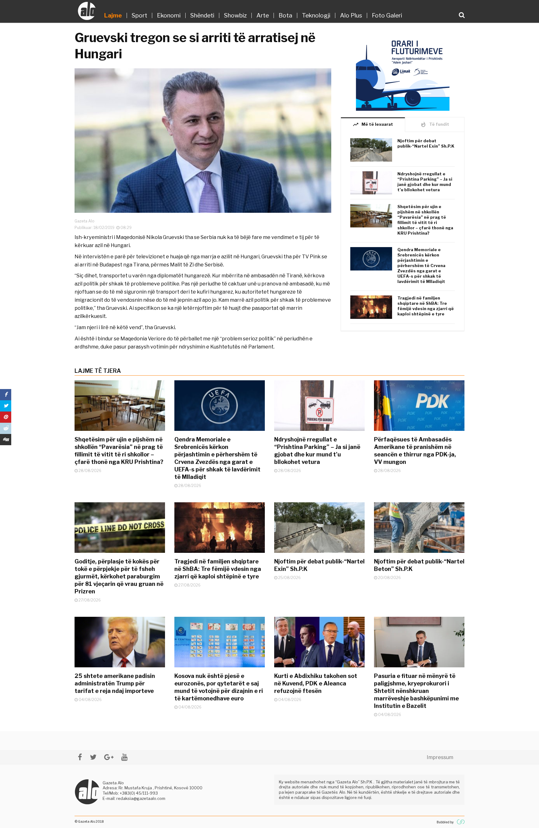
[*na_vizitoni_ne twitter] (93, 757)
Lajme (113, 15)
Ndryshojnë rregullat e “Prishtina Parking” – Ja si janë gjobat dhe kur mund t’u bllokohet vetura (424, 181)
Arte (262, 15)
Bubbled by (445, 822)
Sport (139, 15)
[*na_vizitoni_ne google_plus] (109, 757)
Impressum (440, 757)
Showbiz (235, 15)
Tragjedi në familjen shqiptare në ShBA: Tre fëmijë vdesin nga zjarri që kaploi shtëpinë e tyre (425, 305)
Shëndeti (202, 15)
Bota (285, 15)
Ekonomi (169, 15)
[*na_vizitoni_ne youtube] (124, 757)
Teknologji (316, 15)
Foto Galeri (387, 15)
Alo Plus (351, 15)
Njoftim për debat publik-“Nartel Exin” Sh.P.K (425, 143)
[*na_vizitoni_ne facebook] (80, 757)
